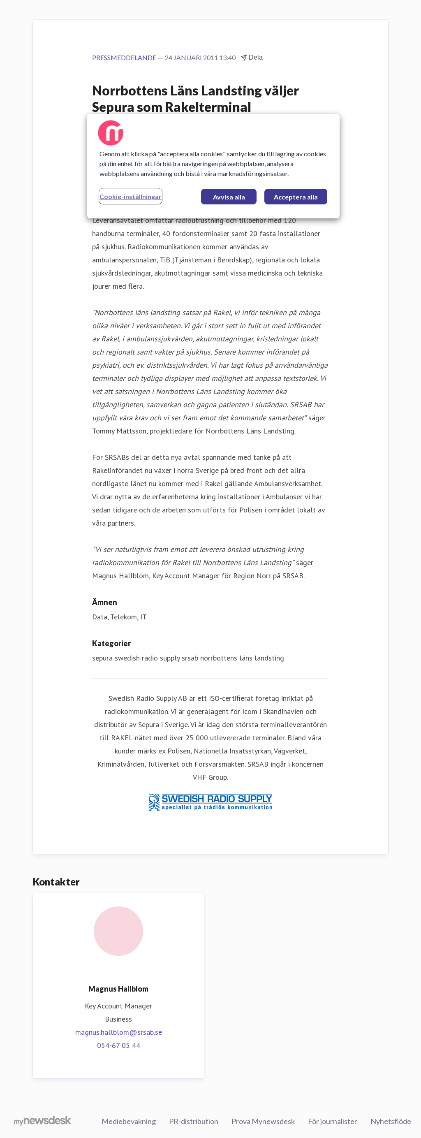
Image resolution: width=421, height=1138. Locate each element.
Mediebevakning (129, 1121)
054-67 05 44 (118, 1045)
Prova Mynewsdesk (263, 1121)
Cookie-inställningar (130, 196)
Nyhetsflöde (390, 1121)
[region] (213, 166)
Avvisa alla (229, 197)
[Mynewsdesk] (42, 1121)
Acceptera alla (296, 197)
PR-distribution (193, 1121)
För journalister (332, 1121)
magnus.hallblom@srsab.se (118, 1032)
